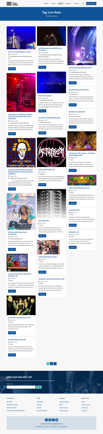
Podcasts (25, 178)
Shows (61, 405)
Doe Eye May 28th (43, 221)
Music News (41, 56)
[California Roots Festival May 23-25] (81, 180)
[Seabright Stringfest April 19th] (48, 247)
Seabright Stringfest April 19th (47, 257)
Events (19, 56)
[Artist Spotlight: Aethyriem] (51, 152)
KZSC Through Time (11, 407)
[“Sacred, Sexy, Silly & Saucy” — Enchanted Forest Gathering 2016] (81, 141)
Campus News (16, 239)
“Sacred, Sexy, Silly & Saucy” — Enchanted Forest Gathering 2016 (82, 154)
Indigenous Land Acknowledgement (16, 410)
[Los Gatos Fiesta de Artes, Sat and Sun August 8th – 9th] (17, 262)
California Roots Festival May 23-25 (79, 188)
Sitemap (47, 426)
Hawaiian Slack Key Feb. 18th (17, 339)
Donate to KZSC (91, 3)
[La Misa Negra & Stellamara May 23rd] (21, 305)
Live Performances (25, 56)
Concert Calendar (63, 407)
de (22, 283)
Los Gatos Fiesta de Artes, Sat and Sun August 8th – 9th (19, 275)
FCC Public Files (39, 426)
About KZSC (9, 402)
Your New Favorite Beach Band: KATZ (49, 118)
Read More (12, 69)
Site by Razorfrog (63, 426)
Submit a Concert (63, 410)
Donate (83, 402)
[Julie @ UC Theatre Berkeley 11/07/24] (21, 38)
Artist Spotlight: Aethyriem (46, 169)
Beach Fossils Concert (45, 96)
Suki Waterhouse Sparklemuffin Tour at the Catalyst (50, 49)
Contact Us (84, 410)
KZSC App (39, 405)
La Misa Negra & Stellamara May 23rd (19, 317)
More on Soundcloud (42, 410)
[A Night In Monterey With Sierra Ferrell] (81, 45)
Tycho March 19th (74, 210)
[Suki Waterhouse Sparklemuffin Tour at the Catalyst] (51, 36)
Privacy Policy (54, 426)
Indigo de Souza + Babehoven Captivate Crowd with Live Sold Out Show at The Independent (20, 116)
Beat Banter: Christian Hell (77, 112)
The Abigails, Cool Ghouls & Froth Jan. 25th (51, 279)
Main (61, 55)
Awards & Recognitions (12, 405)
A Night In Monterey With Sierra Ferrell (80, 67)
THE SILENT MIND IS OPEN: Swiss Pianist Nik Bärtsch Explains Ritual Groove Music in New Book (20, 172)
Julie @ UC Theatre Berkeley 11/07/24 (19, 52)
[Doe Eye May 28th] (51, 203)
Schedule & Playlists (64, 402)
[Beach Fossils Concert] (51, 82)
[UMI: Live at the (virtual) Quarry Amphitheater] (21, 211)
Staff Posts (46, 56)
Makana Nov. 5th (74, 232)
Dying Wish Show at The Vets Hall (79, 90)
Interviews (12, 178)
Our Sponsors (84, 407)
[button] (83, 3)
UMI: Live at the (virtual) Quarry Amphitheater (17, 233)
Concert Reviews (13, 56)
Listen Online (40, 402)
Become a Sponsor (86, 405)
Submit (39, 387)
